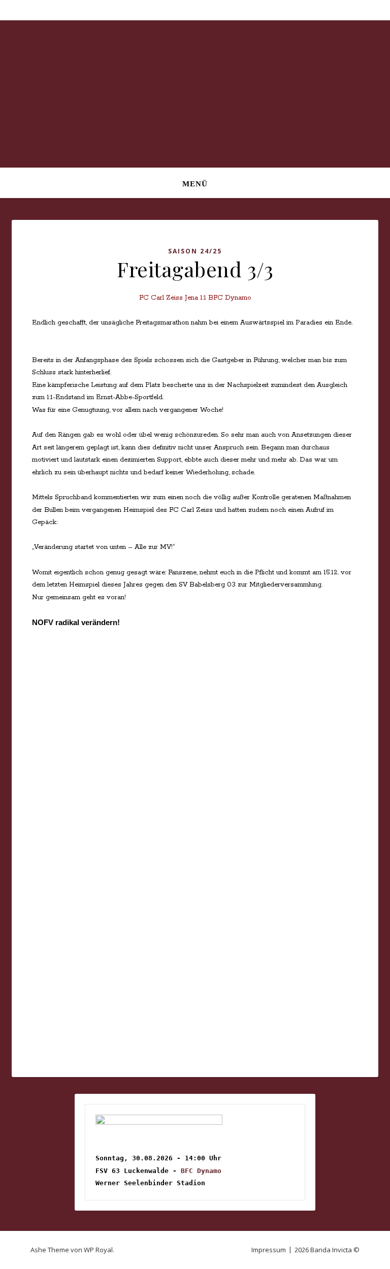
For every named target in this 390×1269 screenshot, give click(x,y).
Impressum (268, 1249)
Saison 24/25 (195, 251)
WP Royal (98, 1249)
